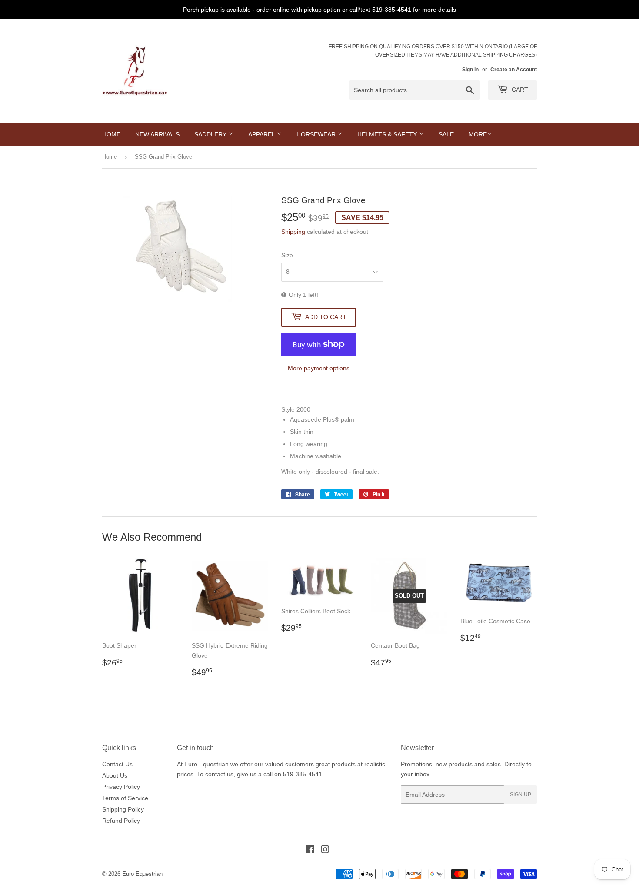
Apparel (262, 134)
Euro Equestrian (142, 874)
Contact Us (117, 764)
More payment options (318, 368)
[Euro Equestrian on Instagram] (325, 850)
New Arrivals (157, 134)
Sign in (470, 70)
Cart (519, 89)
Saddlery (211, 134)
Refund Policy (121, 820)
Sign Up (520, 795)
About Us (114, 775)
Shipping (293, 231)
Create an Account (513, 70)
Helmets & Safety (388, 134)
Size (287, 255)
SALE (446, 134)
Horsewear (316, 134)
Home (111, 134)
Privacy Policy (121, 786)
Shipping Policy (123, 809)
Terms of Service (125, 798)
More (478, 134)
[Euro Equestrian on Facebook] (310, 850)
